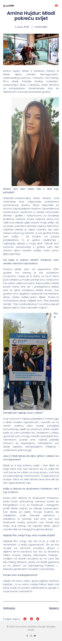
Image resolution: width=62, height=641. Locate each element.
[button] (56, 5)
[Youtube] (35, 636)
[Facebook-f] (27, 636)
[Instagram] (31, 636)
